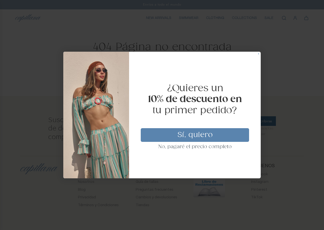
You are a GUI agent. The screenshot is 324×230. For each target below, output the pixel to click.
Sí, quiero (195, 135)
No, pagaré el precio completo (195, 147)
